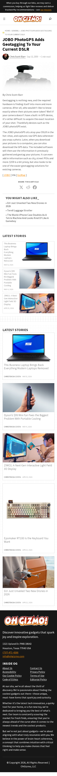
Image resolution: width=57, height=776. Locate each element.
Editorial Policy (38, 679)
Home (7, 30)
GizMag (21, 175)
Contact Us (36, 668)
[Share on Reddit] (28, 187)
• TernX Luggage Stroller (19, 210)
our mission (45, 9)
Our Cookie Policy (12, 675)
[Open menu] (4, 19)
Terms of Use (37, 675)
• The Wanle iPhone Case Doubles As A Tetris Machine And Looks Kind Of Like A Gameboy (27, 218)
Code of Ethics (10, 679)
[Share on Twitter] (21, 187)
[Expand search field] (50, 19)
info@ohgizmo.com (13, 656)
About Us (7, 668)
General (15, 30)
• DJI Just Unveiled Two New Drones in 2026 (26, 204)
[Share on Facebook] (35, 187)
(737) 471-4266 (10, 652)
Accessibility (9, 671)
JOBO (7, 175)
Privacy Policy (37, 671)
